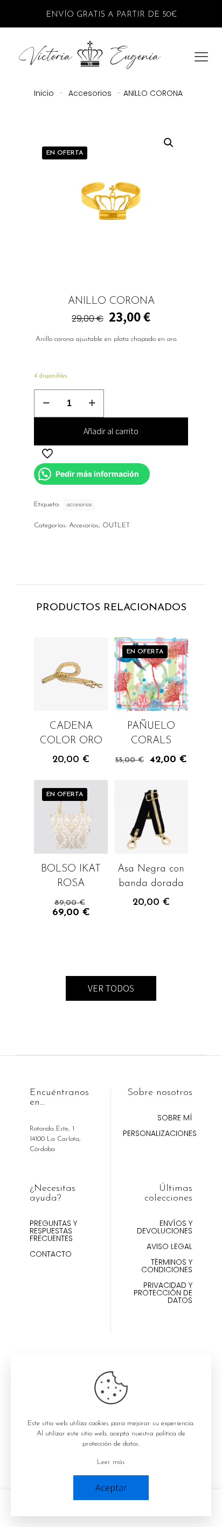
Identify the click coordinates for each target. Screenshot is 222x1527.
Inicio (44, 93)
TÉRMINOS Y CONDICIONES (166, 1266)
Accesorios (90, 93)
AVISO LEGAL (169, 1247)
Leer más (111, 1462)
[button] (169, 143)
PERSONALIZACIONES (157, 1134)
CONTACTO (51, 1254)
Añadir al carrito (111, 431)
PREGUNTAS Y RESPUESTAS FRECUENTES (53, 1231)
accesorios (79, 504)
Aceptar (111, 1487)
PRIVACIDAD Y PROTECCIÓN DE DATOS (163, 1293)
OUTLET (116, 525)
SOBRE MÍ (174, 1118)
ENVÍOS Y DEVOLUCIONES (164, 1227)
